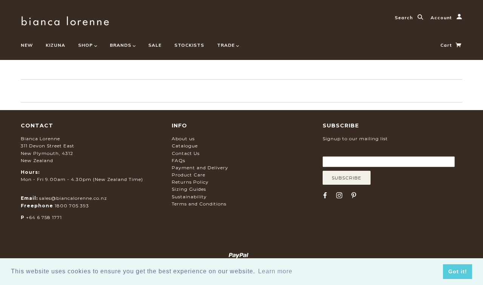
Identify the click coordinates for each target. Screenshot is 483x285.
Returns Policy (190, 182)
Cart (446, 45)
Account (442, 17)
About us (183, 138)
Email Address (359, 150)
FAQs (178, 160)
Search (404, 17)
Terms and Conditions (199, 204)
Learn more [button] (275, 271)
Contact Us (186, 153)
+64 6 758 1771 (44, 217)
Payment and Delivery (200, 167)
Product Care (188, 175)
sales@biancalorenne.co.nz (73, 198)
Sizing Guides (189, 189)
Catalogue (185, 146)
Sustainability (189, 196)
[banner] (65, 19)
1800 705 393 (72, 205)
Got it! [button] (457, 271)
